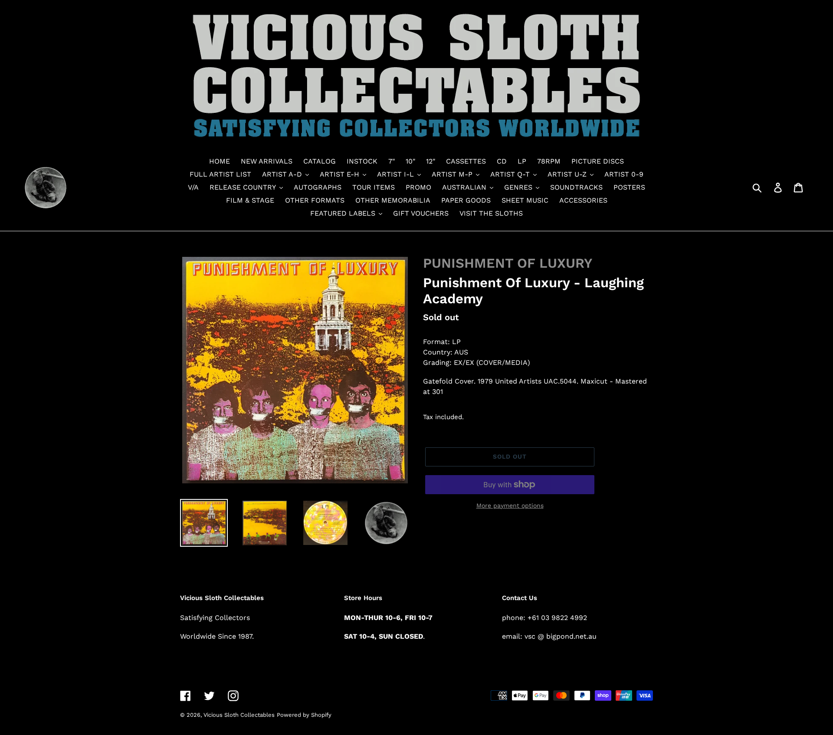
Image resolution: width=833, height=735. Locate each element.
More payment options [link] (510, 505)
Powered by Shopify (304, 715)
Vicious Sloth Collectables (239, 715)
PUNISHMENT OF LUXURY (507, 263)
